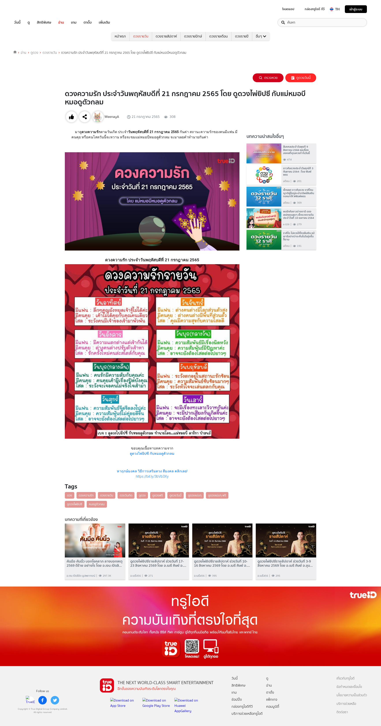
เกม (74, 22)
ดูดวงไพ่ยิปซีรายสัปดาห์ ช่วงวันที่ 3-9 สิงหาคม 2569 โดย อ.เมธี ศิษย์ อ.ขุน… (285, 563)
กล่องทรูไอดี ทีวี (315, 9)
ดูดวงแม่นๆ (195, 495)
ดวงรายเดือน (218, 36)
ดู (29, 22)
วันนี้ (17, 22)
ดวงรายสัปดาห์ (166, 36)
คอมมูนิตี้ (272, 706)
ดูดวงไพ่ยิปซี (74, 504)
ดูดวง (34, 52)
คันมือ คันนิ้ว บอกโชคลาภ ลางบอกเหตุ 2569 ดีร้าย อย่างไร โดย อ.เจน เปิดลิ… (95, 563)
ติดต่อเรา (342, 712)
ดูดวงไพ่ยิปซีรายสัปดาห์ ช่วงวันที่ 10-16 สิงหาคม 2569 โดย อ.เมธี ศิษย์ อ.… (222, 563)
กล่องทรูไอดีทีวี (242, 706)
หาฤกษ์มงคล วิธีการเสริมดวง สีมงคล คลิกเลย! (152, 471)
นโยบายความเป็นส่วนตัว (351, 695)
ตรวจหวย (271, 77)
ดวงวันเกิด (126, 495)
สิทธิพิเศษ (44, 22)
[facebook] (42, 700)
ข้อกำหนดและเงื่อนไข (349, 687)
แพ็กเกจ (271, 699)
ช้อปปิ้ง (237, 699)
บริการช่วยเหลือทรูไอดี (247, 713)
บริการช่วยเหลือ (346, 704)
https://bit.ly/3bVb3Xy (152, 476)
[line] (30, 700)
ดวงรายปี (241, 36)
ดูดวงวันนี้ (303, 77)
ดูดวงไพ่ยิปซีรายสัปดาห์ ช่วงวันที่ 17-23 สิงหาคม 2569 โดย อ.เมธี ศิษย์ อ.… (158, 563)
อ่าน (61, 22)
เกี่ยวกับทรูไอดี (345, 678)
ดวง (69, 495)
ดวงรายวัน (140, 36)
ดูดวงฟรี (157, 495)
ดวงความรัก (86, 495)
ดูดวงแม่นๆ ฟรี (217, 495)
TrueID (27, 9)
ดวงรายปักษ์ (193, 36)
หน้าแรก (120, 36)
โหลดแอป (288, 9)
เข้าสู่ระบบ (355, 9)
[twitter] (54, 700)
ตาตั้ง (88, 22)
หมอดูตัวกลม (97, 504)
